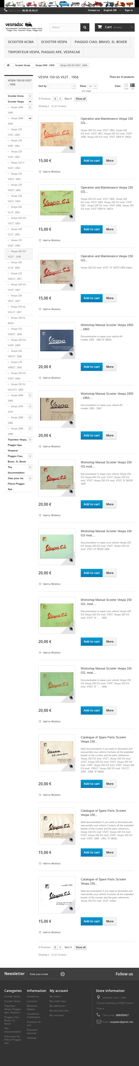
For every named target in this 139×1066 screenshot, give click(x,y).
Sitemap (31, 1038)
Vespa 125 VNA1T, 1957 (15, 276)
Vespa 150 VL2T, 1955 (15, 232)
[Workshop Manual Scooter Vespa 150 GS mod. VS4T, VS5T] (56, 546)
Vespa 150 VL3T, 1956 (15, 265)
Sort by (42, 86)
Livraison (32, 1001)
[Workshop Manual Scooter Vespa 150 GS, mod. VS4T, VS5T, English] (56, 684)
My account (59, 990)
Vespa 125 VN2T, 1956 (15, 243)
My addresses (57, 1006)
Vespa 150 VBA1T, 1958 (15, 354)
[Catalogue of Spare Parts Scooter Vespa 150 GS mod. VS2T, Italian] (56, 895)
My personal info (59, 1010)
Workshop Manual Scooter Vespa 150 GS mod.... (106, 464)
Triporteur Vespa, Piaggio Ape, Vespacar (44, 52)
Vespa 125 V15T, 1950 (15, 132)
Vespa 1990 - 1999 (16, 431)
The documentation (16, 470)
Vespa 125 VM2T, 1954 (15, 187)
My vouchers (57, 1015)
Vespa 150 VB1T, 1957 (15, 298)
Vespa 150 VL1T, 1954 (15, 210)
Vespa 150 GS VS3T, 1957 (17, 287)
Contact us (94, 10)
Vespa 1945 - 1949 (16, 110)
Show (83, 86)
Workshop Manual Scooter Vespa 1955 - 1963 (107, 327)
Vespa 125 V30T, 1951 (15, 143)
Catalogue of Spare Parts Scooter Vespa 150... (103, 739)
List (132, 89)
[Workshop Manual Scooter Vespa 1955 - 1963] (56, 340)
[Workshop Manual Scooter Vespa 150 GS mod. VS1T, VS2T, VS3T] (56, 478)
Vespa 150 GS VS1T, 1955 (17, 221)
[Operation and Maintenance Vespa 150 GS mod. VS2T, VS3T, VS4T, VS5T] (56, 134)
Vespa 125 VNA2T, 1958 (15, 331)
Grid (126, 89)
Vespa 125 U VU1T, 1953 (16, 165)
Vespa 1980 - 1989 (16, 420)
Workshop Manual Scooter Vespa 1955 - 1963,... (107, 396)
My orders (55, 996)
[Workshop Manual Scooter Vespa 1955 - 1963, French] (56, 409)
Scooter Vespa (54, 42)
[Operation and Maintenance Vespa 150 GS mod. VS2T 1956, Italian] (56, 271)
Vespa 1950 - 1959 (16, 121)
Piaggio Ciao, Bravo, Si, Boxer (101, 42)
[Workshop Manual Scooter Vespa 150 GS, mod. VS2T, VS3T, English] (56, 615)
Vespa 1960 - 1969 (16, 398)
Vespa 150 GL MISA (17, 320)
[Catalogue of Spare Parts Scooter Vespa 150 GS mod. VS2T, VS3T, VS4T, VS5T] (56, 826)
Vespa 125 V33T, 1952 (15, 154)
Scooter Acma (21, 42)
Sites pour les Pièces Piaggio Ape (16, 484)
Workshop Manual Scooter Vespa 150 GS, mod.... (106, 602)
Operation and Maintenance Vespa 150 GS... (107, 121)
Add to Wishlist (51, 171)
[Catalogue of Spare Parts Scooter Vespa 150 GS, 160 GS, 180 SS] (56, 753)
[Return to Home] (8, 65)
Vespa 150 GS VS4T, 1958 (17, 343)
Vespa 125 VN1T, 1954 (15, 199)
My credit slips (58, 1001)
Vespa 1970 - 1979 (16, 409)
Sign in (129, 10)
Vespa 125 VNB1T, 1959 (15, 365)
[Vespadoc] (24, 26)
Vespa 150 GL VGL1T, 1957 (17, 309)
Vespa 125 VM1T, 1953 (15, 176)
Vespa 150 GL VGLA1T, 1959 (17, 387)
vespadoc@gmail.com (121, 1022)
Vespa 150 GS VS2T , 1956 (17, 254)
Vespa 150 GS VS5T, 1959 (17, 376)
